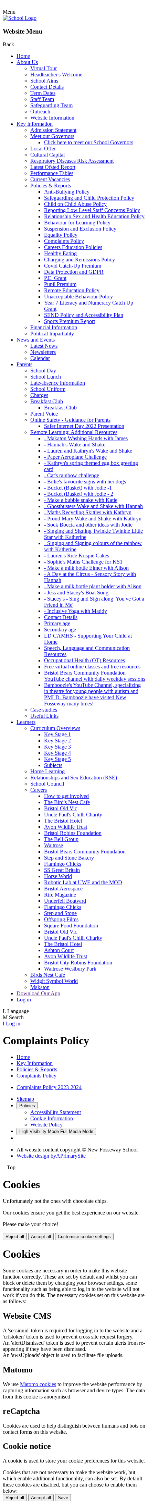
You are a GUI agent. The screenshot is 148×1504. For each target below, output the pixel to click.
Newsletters (43, 352)
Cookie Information (51, 1118)
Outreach (40, 111)
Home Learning (47, 771)
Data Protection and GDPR (74, 272)
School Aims (44, 81)
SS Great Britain (62, 870)
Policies (27, 1105)
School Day (43, 370)
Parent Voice (44, 414)
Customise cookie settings (84, 1236)
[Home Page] (19, 18)
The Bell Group (61, 839)
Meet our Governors (52, 136)
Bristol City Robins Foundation (78, 962)
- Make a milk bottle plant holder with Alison (92, 586)
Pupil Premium (60, 284)
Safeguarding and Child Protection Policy (89, 198)
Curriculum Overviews (55, 728)
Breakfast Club (46, 401)
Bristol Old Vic (60, 808)
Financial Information (53, 327)
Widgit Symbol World (54, 981)
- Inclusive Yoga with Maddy (75, 611)
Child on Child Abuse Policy (75, 204)
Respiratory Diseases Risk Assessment (72, 161)
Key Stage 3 (57, 747)
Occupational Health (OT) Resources (84, 660)
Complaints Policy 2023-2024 (49, 1087)
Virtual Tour (43, 68)
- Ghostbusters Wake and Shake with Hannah (93, 506)
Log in (24, 999)
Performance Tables (51, 173)
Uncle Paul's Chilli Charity (73, 814)
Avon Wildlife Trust (65, 827)
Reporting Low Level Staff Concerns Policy (92, 210)
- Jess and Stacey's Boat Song (76, 592)
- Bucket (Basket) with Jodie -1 (78, 488)
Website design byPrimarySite (51, 1156)
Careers (38, 790)
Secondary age (60, 629)
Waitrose (53, 845)
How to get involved (66, 796)
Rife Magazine (60, 895)
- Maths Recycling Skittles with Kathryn (87, 512)
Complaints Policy (64, 241)
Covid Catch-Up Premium (72, 266)
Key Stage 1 (57, 734)
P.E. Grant (55, 278)
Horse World (58, 876)
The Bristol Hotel (63, 821)
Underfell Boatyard (65, 901)
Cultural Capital (47, 155)
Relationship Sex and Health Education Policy (94, 216)
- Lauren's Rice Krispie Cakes (76, 555)
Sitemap (25, 1099)
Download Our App (38, 993)
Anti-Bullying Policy (66, 192)
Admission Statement (53, 130)
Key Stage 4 (57, 753)
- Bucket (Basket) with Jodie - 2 (78, 494)
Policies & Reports (50, 185)
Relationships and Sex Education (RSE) (73, 777)
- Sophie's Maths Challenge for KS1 (83, 562)
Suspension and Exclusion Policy (80, 229)
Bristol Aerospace (63, 888)
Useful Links (44, 716)
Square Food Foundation (71, 925)
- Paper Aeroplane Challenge (75, 457)
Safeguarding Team (51, 105)
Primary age (57, 623)
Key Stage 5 (57, 759)
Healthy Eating (60, 253)
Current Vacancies (50, 179)
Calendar (40, 358)
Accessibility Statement (55, 1112)
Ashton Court (59, 950)
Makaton (40, 987)
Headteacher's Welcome (56, 74)
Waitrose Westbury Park (70, 969)
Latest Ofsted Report (52, 167)
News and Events (36, 340)
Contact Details (47, 87)
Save (63, 1497)
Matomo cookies (38, 1384)
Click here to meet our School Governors (88, 142)
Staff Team (42, 99)
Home (23, 56)
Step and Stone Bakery (69, 858)
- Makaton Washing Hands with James (86, 438)
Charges (39, 395)
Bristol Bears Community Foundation (85, 851)
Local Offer (43, 148)
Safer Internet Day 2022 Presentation (84, 426)
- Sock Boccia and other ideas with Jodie (88, 525)
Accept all (41, 1236)
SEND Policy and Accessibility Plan (83, 315)
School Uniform (47, 389)
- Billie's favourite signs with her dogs (85, 481)
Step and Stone (60, 913)
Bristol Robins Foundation (73, 833)
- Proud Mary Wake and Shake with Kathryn (92, 518)
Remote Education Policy (71, 290)
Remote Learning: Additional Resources (73, 432)
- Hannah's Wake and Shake (74, 444)
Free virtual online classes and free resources (92, 666)
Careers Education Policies (73, 247)
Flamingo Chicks (62, 864)
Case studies (43, 710)
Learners (26, 722)
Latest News (43, 346)
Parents (24, 364)
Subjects (53, 765)
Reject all (15, 1236)
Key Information (35, 124)
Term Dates (42, 93)
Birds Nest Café (47, 975)
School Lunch (45, 377)
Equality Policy (60, 235)
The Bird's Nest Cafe (67, 802)
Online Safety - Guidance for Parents (70, 420)
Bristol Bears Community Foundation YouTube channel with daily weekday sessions (94, 676)
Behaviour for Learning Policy (77, 222)
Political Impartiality (52, 333)
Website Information (52, 118)
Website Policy (46, 1124)
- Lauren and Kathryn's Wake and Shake (88, 451)
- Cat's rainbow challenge (71, 475)
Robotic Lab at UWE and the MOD (83, 882)
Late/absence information (57, 383)
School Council (47, 784)
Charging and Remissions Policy (79, 259)
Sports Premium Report (69, 321)
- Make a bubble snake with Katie (80, 500)
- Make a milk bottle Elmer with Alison (86, 568)
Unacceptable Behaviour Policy (78, 296)
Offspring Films (61, 919)
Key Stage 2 (57, 740)
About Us (27, 62)
